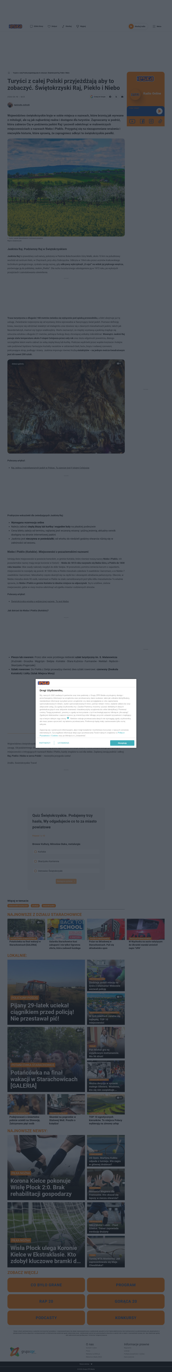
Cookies (54, 735)
